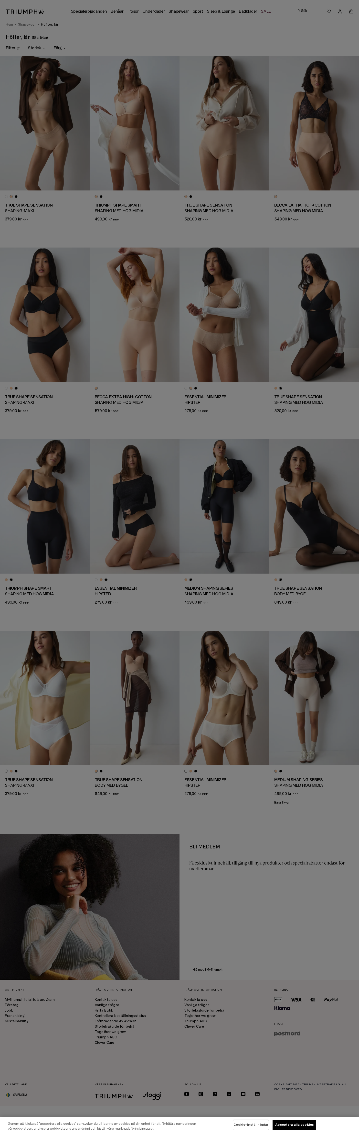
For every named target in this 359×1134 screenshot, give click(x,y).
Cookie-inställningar (251, 1124)
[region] (179, 1125)
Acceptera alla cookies (294, 1124)
